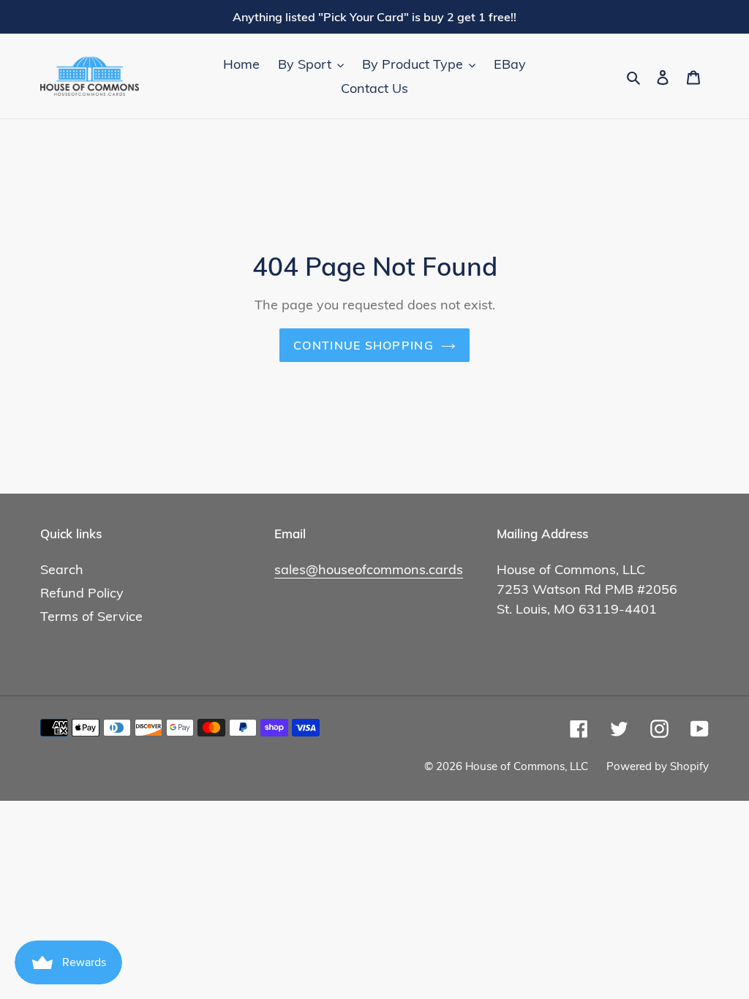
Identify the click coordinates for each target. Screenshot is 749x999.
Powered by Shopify (657, 766)
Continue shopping (363, 345)
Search (61, 569)
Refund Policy (82, 592)
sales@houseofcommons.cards (368, 569)
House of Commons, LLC (526, 766)
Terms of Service (91, 616)
